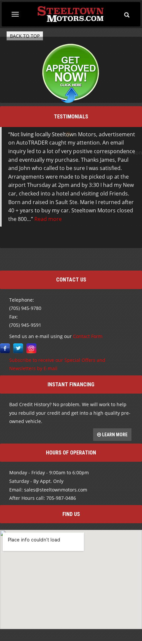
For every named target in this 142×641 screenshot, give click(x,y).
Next (136, 180)
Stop (73, 167)
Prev (5, 180)
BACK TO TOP (25, 36)
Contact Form (87, 263)
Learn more (114, 361)
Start (68, 167)
